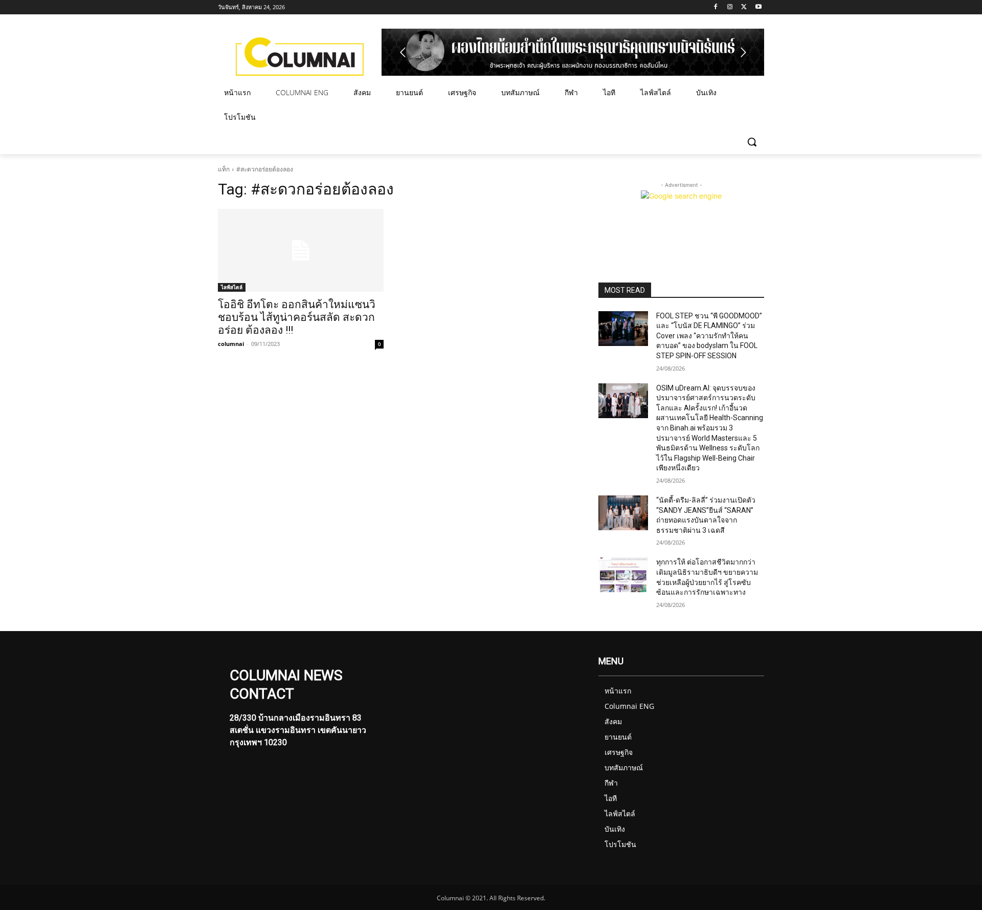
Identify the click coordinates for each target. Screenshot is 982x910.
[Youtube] (758, 7)
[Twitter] (744, 7)
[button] (752, 141)
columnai (231, 344)
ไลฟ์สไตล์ (231, 287)
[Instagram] (730, 7)
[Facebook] (716, 7)
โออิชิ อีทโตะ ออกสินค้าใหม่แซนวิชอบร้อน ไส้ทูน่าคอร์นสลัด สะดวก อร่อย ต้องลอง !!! (296, 317)
